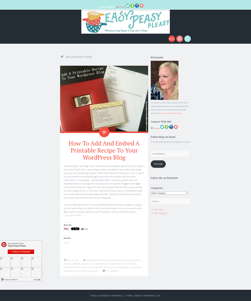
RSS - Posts (158, 209)
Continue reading (74, 215)
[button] (37, 278)
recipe (114, 267)
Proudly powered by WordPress (106, 295)
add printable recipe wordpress (124, 260)
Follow (158, 164)
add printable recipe (96, 260)
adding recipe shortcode (123, 264)
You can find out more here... (170, 113)
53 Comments (112, 271)
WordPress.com (152, 295)
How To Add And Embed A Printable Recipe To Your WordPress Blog (104, 150)
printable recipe (101, 267)
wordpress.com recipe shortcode (81, 271)
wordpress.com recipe (129, 267)
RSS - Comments (160, 213)
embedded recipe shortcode (78, 267)
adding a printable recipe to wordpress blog (87, 264)
